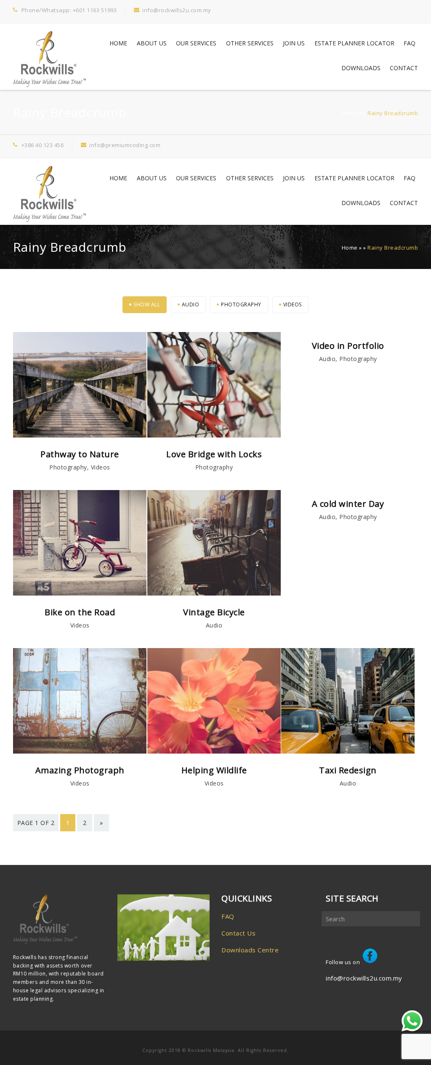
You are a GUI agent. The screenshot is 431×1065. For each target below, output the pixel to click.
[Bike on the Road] (80, 593)
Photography (241, 304)
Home (118, 43)
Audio (191, 304)
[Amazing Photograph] (80, 751)
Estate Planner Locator (354, 43)
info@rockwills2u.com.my (364, 978)
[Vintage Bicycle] (214, 593)
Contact (404, 68)
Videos (292, 304)
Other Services (250, 43)
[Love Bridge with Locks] (214, 435)
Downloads (360, 68)
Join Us (294, 43)
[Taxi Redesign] (348, 751)
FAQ (409, 43)
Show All (146, 304)
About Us (152, 43)
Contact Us (238, 933)
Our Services (196, 43)
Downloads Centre (250, 950)
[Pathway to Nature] (80, 435)
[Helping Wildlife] (214, 751)
